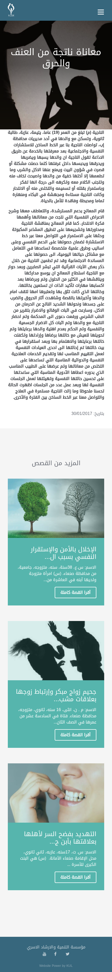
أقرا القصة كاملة (75, 592)
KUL (69, 966)
